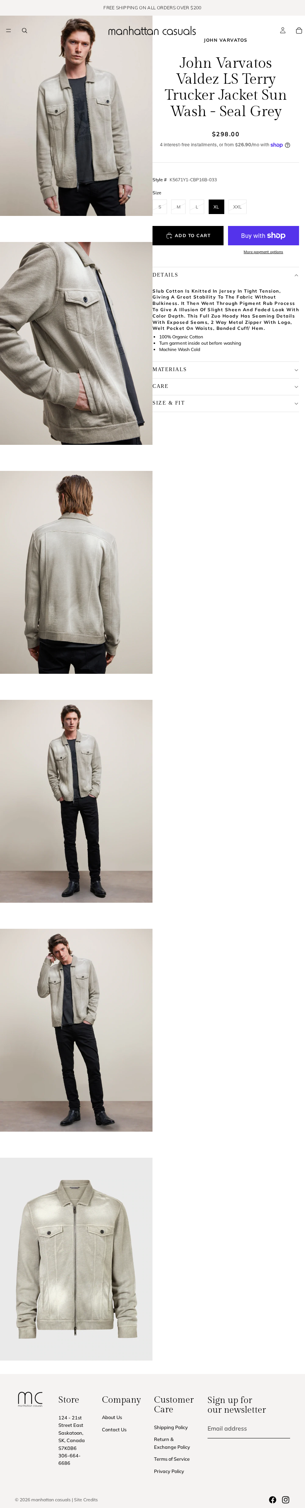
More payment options (263, 251)
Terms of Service (172, 1459)
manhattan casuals (51, 1499)
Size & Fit (168, 403)
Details (165, 275)
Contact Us (114, 1429)
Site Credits (86, 1499)
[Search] (24, 30)
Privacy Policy (169, 1471)
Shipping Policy (171, 1427)
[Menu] (8, 30)
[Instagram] (285, 1499)
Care (160, 386)
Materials (169, 369)
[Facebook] (272, 1499)
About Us (112, 1417)
